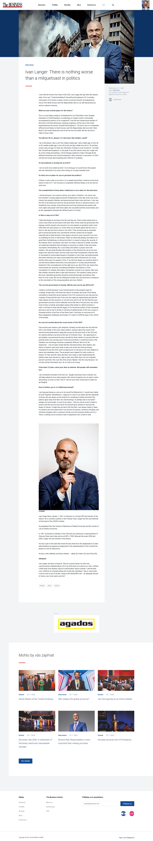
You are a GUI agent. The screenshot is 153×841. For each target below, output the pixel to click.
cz (103, 5)
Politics (57, 585)
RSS (47, 811)
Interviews (29, 65)
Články (21, 797)
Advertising (50, 807)
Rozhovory (91, 5)
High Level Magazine (126, 838)
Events (21, 695)
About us (49, 802)
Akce (79, 5)
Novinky (67, 5)
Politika (55, 5)
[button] (113, 5)
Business (41, 5)
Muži (49, 585)
